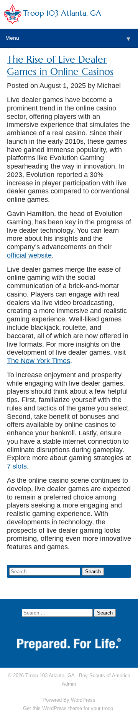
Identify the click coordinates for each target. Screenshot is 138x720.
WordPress (83, 700)
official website (29, 255)
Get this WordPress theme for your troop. (69, 708)
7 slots (17, 466)
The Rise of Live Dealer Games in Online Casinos (60, 66)
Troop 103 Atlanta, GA (62, 13)
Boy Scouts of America (104, 675)
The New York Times (38, 361)
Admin (69, 684)
